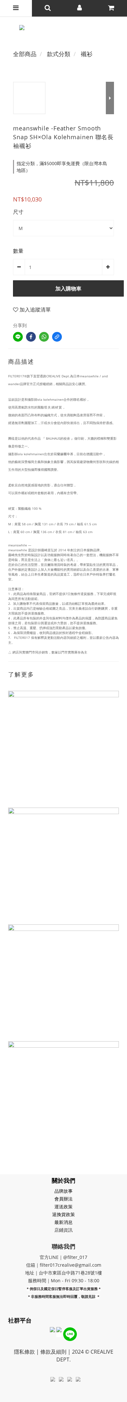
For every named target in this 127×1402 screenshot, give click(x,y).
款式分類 (58, 54)
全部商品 (24, 54)
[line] (18, 337)
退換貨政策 (63, 1214)
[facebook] (31, 337)
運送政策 (63, 1206)
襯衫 (86, 54)
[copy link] (57, 337)
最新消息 (63, 1222)
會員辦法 (63, 1199)
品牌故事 (63, 1191)
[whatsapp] (44, 337)
